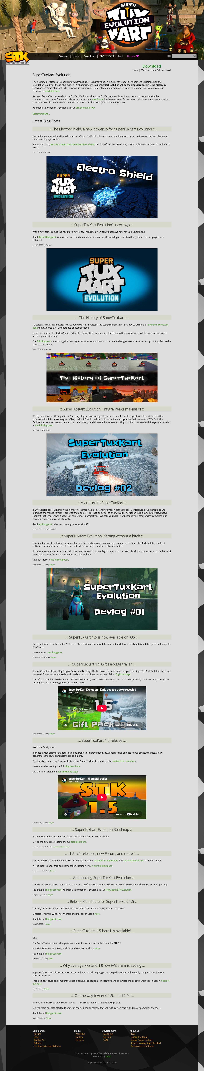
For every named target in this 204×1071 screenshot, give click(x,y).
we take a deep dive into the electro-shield (73, 144)
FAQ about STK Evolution (118, 889)
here (97, 913)
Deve (51, 958)
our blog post (55, 652)
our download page (67, 771)
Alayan (52, 564)
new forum (98, 99)
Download (152, 66)
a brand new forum (133, 860)
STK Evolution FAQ (85, 107)
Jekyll (108, 1056)
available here (52, 91)
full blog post (44, 341)
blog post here (72, 766)
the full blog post (47, 237)
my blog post (45, 524)
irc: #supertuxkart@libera (47, 1046)
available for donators (124, 761)
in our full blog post (101, 865)
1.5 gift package (122, 674)
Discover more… (41, 113)
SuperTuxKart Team (61, 847)
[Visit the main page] (17, 58)
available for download (106, 860)
